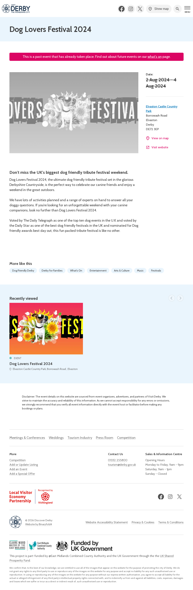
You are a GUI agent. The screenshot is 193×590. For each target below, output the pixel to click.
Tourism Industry (79, 438)
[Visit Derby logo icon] (15, 522)
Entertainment (98, 270)
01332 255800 (117, 460)
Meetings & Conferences (27, 438)
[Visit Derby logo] (16, 9)
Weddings (56, 438)
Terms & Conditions (171, 522)
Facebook (121, 9)
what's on (155, 57)
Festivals (156, 270)
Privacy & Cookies (143, 522)
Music (140, 270)
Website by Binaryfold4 (38, 524)
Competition (126, 438)
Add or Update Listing (23, 464)
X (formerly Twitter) (140, 9)
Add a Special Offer (22, 474)
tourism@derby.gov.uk (122, 464)
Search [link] (177, 9)
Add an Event (18, 469)
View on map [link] (160, 138)
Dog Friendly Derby (23, 270)
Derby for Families (52, 270)
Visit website (160, 147)
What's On (76, 270)
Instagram (131, 9)
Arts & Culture (121, 270)
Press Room (104, 438)
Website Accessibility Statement (107, 522)
